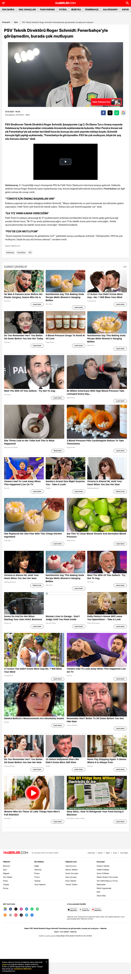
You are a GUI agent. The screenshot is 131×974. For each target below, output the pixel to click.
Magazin (6, 873)
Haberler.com (71, 862)
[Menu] (3, 3)
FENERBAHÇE (92, 9)
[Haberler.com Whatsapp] (32, 909)
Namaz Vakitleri (72, 869)
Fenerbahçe (21, 252)
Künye (115, 853)
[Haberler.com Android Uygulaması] (84, 909)
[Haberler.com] (16, 852)
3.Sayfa (6, 884)
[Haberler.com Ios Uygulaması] (72, 909)
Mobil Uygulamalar (104, 888)
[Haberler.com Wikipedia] (10, 915)
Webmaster (101, 884)
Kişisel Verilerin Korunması (107, 877)
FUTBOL (63, 9)
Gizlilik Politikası (103, 869)
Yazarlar (37, 881)
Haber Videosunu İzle (101, 102)
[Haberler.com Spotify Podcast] (37, 909)
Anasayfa (6, 22)
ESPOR (125, 9)
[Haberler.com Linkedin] (27, 909)
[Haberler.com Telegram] (27, 915)
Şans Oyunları (71, 877)
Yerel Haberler (40, 884)
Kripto (5, 881)
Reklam (100, 853)
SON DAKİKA (8, 9)
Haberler (6, 862)
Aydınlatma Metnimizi (22, 969)
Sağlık (36, 866)
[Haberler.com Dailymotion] (32, 915)
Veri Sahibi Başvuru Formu (107, 881)
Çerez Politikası (103, 873)
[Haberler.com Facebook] (10, 909)
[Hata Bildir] (60, 936)
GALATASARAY (110, 9)
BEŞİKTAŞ (76, 9)
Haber (56, 932)
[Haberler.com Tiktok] (21, 915)
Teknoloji (37, 869)
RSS (98, 892)
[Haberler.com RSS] (5, 915)
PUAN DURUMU (47, 9)
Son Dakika (7, 877)
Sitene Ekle (101, 896)
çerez (4, 964)
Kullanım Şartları (103, 866)
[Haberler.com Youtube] (16, 915)
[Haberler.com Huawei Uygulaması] (96, 909)
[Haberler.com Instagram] (21, 909)
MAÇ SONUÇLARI (27, 9)
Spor (16, 22)
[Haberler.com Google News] (5, 909)
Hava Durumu (71, 866)
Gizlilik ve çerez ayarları (47, 936)
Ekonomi (6, 866)
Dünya (5, 888)
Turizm (37, 877)
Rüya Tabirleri (71, 881)
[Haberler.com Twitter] (16, 909)
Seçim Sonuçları (72, 873)
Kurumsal (101, 862)
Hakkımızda (91, 853)
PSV (30, 252)
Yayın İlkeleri (124, 853)
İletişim (108, 853)
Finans (37, 873)
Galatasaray (10, 252)
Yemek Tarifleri (71, 884)
